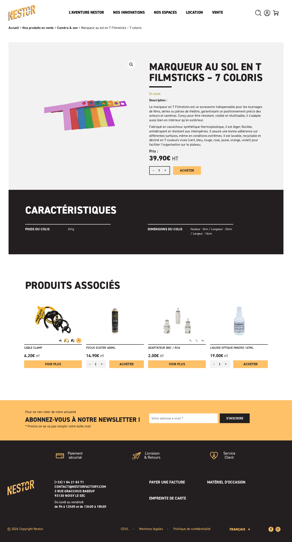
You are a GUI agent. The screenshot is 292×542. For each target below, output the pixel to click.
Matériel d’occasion (226, 482)
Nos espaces (165, 12)
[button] (131, 64)
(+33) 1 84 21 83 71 (69, 482)
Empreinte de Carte (167, 498)
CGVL (125, 529)
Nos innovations (129, 12)
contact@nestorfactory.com (80, 486)
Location (194, 12)
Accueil (14, 27)
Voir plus (53, 364)
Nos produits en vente (38, 27)
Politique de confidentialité (192, 529)
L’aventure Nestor (86, 12)
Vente (217, 12)
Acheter (187, 170)
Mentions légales (151, 529)
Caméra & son (67, 27)
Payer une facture (167, 482)
